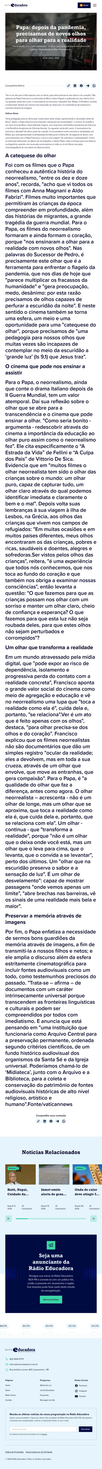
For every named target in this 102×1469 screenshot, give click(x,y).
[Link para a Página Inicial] (20, 1350)
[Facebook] (81, 85)
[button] (94, 5)
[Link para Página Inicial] (16, 5)
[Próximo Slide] (93, 1218)
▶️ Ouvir (84, 5)
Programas (44, 1395)
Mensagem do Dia (47, 1400)
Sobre (7, 1390)
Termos (44, 1434)
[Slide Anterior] (8, 1218)
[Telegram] (87, 85)
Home (7, 1385)
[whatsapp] (94, 85)
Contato (8, 1400)
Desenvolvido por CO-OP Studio (39, 1452)
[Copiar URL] (68, 85)
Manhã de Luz (46, 1385)
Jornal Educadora (47, 1390)
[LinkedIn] (75, 85)
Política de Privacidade (14, 1452)
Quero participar (51, 1299)
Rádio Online (10, 1395)
